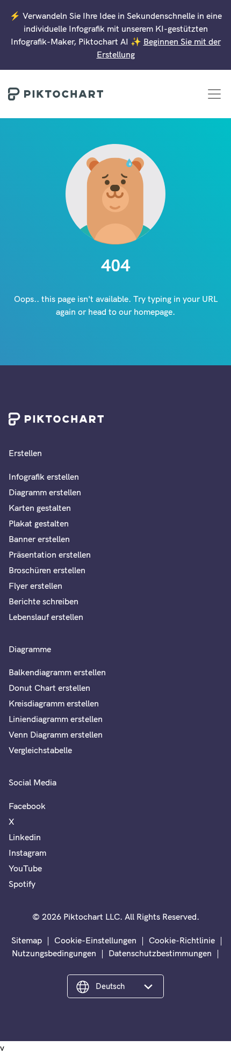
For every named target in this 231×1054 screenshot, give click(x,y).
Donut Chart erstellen (49, 687)
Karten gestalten (40, 507)
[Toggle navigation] (214, 94)
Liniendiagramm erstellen (56, 718)
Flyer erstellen (35, 585)
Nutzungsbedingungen (54, 953)
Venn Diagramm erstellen (56, 734)
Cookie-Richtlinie (182, 940)
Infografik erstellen (44, 476)
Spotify (22, 883)
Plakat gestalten (39, 523)
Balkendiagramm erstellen (57, 672)
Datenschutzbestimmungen (160, 953)
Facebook (27, 805)
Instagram (27, 852)
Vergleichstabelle (40, 750)
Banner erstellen (39, 538)
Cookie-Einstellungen (95, 940)
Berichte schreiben (43, 601)
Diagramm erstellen (45, 492)
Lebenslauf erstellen (46, 616)
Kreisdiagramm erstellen (54, 703)
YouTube (25, 868)
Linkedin (25, 837)
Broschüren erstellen (47, 570)
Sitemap (26, 940)
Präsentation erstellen (50, 554)
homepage (153, 311)
